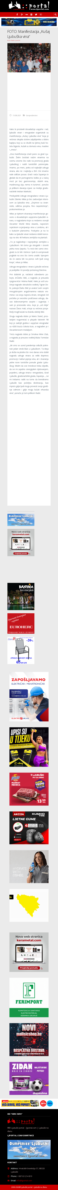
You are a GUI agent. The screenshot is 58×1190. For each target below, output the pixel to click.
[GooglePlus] (22, 14)
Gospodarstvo (31, 115)
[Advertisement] (29, 91)
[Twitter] (36, 14)
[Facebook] (17, 14)
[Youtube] (40, 14)
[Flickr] (26, 14)
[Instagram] (31, 14)
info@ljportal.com (24, 1180)
